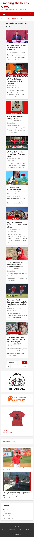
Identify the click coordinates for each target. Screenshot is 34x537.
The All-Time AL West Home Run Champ (17, 468)
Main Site (11, 216)
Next (24, 366)
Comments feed (8, 516)
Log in (5, 511)
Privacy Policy (16, 534)
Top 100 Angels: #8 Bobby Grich (15, 118)
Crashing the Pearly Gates (23, 530)
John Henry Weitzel (13, 87)
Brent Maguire (11, 231)
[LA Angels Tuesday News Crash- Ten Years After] (17, 143)
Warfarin (23, 52)
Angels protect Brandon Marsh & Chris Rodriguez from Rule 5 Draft (17, 303)
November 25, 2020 (13, 52)
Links (9, 74)
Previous (12, 362)
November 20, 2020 (13, 308)
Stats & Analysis (13, 218)
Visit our (5, 430)
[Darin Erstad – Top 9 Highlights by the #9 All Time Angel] (17, 328)
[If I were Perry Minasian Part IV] (17, 178)
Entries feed (7, 513)
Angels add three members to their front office (17, 225)
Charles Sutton (11, 123)
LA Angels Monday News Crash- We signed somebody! (15, 264)
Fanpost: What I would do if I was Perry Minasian (16, 48)
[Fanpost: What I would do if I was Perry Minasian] (17, 36)
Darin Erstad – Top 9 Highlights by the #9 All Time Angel (16, 339)
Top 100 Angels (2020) (15, 112)
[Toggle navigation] (3, 14)
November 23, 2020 (13, 192)
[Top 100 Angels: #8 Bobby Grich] (17, 107)
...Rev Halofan (11, 346)
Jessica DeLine (11, 310)
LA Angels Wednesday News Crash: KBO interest (16, 81)
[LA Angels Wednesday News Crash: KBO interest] (17, 70)
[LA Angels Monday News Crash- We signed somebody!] (17, 253)
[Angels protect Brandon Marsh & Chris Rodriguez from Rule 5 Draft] (17, 291)
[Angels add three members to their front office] (17, 214)
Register (5, 509)
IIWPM (9, 41)
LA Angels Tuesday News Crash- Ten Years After (17, 154)
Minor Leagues (12, 295)
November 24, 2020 (13, 121)
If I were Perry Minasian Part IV (14, 188)
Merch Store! (7, 432)
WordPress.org (8, 518)
